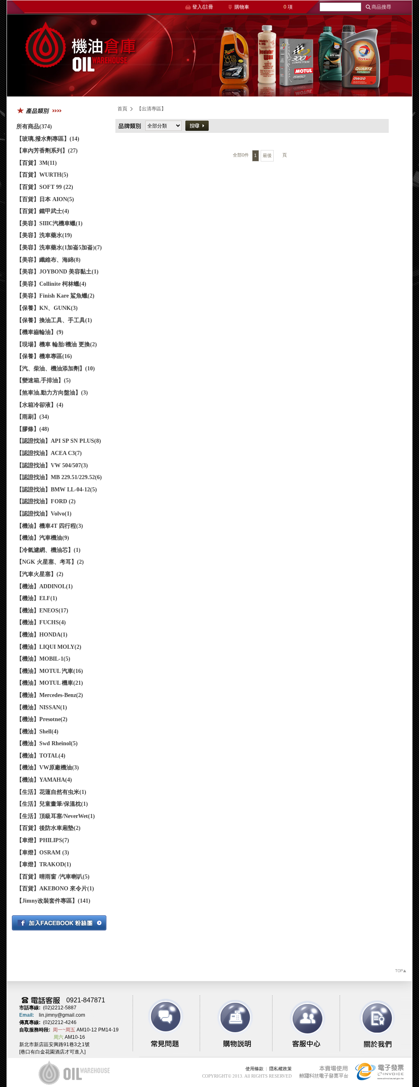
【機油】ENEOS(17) (42, 610)
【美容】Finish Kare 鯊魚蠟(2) (55, 296)
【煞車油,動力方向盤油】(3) (52, 393)
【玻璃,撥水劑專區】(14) (47, 139)
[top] (400, 972)
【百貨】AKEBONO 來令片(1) (55, 888)
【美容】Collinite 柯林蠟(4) (51, 284)
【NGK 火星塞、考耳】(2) (50, 562)
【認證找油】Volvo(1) (44, 514)
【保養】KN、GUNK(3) (47, 308)
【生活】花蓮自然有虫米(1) (51, 792)
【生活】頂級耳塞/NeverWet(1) (55, 816)
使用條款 (255, 1068)
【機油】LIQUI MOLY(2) (48, 647)
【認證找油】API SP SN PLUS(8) (58, 441)
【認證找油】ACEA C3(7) (49, 453)
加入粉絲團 (59, 922)
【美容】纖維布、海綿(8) (48, 260)
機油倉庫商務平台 (80, 55)
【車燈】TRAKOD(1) (43, 864)
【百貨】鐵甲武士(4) (42, 211)
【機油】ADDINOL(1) (44, 586)
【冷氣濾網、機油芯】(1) (48, 550)
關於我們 (367, 1023)
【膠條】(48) (32, 429)
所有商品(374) (34, 126)
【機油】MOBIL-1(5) (43, 659)
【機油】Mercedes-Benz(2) (49, 695)
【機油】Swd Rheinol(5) (47, 743)
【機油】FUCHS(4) (41, 622)
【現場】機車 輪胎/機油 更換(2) (56, 344)
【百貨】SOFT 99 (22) (44, 187)
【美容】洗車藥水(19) (44, 235)
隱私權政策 (280, 1068)
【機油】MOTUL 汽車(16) (49, 671)
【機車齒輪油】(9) (39, 332)
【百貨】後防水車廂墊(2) (48, 828)
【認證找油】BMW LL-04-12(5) (56, 489)
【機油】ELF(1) (36, 598)
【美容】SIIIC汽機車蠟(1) (49, 223)
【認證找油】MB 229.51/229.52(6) (59, 477)
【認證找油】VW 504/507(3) (52, 465)
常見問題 (166, 1023)
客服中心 (300, 1023)
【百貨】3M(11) (36, 163)
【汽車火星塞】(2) (39, 574)
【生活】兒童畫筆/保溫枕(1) (52, 804)
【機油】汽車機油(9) (42, 538)
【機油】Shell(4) (37, 731)
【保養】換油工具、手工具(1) (54, 320)
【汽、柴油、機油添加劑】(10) (55, 368)
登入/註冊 (202, 7)
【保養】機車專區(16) (44, 356)
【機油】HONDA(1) (42, 635)
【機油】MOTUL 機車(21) (49, 683)
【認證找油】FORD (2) (46, 501)
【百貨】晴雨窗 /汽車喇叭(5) (53, 877)
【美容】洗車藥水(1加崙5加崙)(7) (59, 247)
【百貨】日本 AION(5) (45, 199)
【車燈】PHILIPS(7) (42, 840)
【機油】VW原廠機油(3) (47, 767)
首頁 (122, 109)
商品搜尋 (381, 7)
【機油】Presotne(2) (42, 719)
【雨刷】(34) (32, 417)
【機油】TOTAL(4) (40, 756)
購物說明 (233, 1023)
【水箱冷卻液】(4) (39, 405)
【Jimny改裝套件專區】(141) (53, 901)
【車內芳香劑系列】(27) (47, 151)
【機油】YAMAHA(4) (44, 780)
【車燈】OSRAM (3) (42, 852)
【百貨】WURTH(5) (42, 175)
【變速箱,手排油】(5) (43, 380)
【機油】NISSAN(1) (41, 707)
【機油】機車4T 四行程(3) (49, 526)
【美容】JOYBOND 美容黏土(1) (57, 272)
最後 (267, 155)
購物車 (241, 7)
